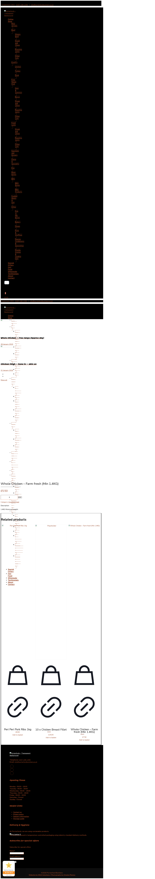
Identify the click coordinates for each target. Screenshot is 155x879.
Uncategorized (13, 502)
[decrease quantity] (2, 497)
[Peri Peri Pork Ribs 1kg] (17, 592)
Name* (12, 851)
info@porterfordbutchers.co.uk (42, 5)
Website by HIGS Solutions (39, 875)
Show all (4, 380)
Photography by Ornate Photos (63, 875)
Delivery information (21, 816)
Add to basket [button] (17, 735)
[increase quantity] (10, 497)
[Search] (6, 282)
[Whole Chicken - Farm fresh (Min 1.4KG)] (84, 592)
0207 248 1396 (22, 5)
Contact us (17, 812)
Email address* (15, 856)
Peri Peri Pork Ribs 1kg (17, 729)
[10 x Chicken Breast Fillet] (51, 592)
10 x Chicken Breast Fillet (51, 729)
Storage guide (18, 819)
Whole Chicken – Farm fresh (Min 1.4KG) (84, 731)
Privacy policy (18, 814)
